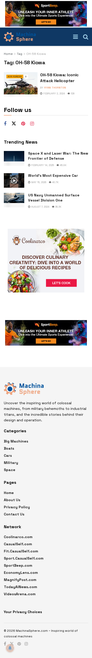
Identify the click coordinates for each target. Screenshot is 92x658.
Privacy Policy (17, 507)
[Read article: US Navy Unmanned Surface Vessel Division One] (14, 200)
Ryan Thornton (55, 87)
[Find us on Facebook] (5, 124)
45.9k (62, 165)
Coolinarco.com (18, 537)
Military (11, 462)
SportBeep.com (18, 565)
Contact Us (14, 514)
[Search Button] (85, 37)
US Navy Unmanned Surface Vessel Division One (53, 198)
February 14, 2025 (42, 165)
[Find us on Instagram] (32, 124)
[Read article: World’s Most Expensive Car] (14, 180)
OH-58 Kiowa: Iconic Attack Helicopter (59, 77)
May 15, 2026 (38, 182)
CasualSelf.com (18, 544)
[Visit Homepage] (20, 37)
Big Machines (16, 441)
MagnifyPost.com (20, 579)
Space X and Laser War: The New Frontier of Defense (58, 156)
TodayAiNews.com (20, 587)
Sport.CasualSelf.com (23, 558)
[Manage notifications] (10, 648)
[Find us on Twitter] (14, 124)
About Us (12, 500)
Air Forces (15, 76)
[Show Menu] (75, 37)
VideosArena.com (20, 594)
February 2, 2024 (53, 93)
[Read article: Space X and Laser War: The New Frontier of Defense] (14, 158)
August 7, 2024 (39, 206)
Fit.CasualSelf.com (21, 551)
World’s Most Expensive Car (53, 175)
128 (72, 93)
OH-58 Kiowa (36, 54)
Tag (19, 54)
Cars (8, 455)
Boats (9, 448)
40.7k (55, 182)
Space (9, 469)
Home (8, 54)
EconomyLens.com (21, 572)
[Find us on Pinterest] (23, 124)
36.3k (57, 206)
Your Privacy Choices (23, 612)
